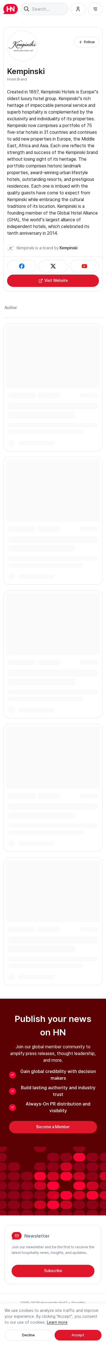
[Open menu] (95, 9)
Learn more (57, 1322)
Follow (89, 42)
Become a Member (53, 1127)
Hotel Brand (17, 79)
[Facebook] (21, 266)
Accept (78, 1335)
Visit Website (56, 280)
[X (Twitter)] (53, 266)
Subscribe (53, 1270)
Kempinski (68, 248)
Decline (28, 1335)
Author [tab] (11, 307)
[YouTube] (84, 266)
